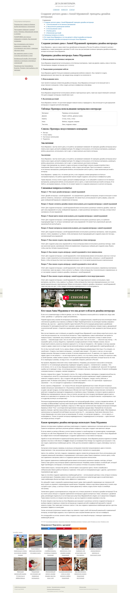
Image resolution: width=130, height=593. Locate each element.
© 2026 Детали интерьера (20, 587)
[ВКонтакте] (48, 528)
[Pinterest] (64, 528)
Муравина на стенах (95, 521)
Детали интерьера (65, 3)
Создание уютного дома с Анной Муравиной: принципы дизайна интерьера (69, 22)
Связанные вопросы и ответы (54, 35)
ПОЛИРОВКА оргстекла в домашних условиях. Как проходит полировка (25, 39)
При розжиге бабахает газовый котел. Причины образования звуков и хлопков (26, 32)
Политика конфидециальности (53, 589)
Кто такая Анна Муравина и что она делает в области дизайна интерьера (68, 37)
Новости (64, 9)
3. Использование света (54, 29)
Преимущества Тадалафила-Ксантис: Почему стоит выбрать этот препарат (26, 68)
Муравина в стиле (105, 521)
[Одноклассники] (79, 528)
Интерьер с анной (86, 521)
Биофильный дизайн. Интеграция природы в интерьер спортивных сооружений (25, 61)
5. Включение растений (53, 33)
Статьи (72, 9)
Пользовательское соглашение (58, 587)
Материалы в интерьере (76, 521)
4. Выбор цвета (51, 31)
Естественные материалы (52, 521)
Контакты (49, 587)
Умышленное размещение (64, 521)
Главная (56, 9)
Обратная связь (82, 587)
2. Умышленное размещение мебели (58, 26)
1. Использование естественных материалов (60, 24)
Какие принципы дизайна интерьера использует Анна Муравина (65, 39)
